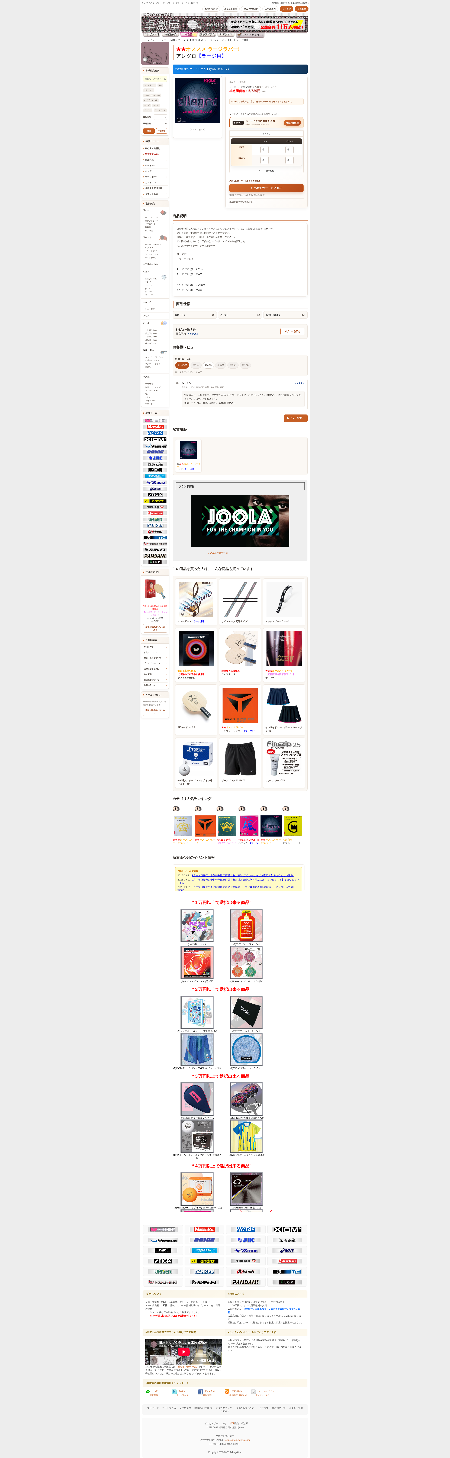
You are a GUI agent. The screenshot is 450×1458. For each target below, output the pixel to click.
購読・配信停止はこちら (155, 711)
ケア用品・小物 (150, 264)
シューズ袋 (150, 309)
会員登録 (301, 9)
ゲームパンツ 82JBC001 (233, 780)
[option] (184, 825)
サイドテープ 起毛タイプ (234, 621)
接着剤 (148, 227)
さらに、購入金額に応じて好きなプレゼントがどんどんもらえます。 (263, 101)
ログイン (286, 9)
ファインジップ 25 (275, 780)
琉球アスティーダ (152, 387)
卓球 (232, 1423)
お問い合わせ (211, 9)
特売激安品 (152, 154)
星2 (233, 365)
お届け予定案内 (251, 9)
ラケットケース (152, 254)
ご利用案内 (270, 9)
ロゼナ (156, 105)
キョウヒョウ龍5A (155, 612)
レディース (150, 165)
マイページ (153, 1408)
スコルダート (191, 621)
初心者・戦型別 (152, 148)
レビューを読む (292, 331)
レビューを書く (295, 418)
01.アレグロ (188, 466)
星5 (196, 365)
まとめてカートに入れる (266, 187)
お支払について (150, 652)
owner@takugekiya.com (237, 1440)
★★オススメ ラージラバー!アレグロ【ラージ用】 (218, 40)
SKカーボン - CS (186, 727)
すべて (182, 365)
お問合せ (225, 1411)
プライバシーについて (153, 663)
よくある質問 (230, 9)
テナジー (147, 110)
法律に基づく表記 (151, 669)
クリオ (148, 397)
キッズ (148, 171)
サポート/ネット (152, 360)
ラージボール (151, 177)
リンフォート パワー (238, 729)
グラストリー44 (291, 842)
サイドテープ (151, 258)
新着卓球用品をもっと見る (155, 628)
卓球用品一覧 (279, 1408)
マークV (280, 674)
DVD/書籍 (149, 384)
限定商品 (149, 159)
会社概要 (148, 674)
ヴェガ (147, 105)
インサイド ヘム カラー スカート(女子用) (284, 729)
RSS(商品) (238, 1393)
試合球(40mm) (151, 333)
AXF (147, 394)
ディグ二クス (160, 110)
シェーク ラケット (153, 244)
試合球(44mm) (151, 340)
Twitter (182, 1393)
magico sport (150, 401)
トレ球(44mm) (151, 337)
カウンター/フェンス (154, 357)
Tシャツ (148, 292)
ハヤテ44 (249, 842)
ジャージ (149, 295)
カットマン (150, 182)
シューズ (147, 302)
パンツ (148, 282)
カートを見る (169, 1408)
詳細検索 (161, 131)
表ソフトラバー (152, 221)
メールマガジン (265, 1393)
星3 (220, 365)
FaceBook (209, 1393)
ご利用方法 (148, 647)
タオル (148, 289)
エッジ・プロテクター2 (277, 621)
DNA (160, 85)
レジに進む (185, 1408)
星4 (208, 365)
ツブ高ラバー (151, 224)
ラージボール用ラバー (169, 40)
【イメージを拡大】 (197, 129)
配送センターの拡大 (188, 1366)
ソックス (149, 285)
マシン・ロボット (152, 364)
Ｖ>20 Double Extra (152, 95)
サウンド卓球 (151, 194)
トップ (148, 40)
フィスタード (230, 672)
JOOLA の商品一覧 (218, 552)
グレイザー (148, 90)
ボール (146, 323)
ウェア (146, 271)
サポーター (150, 404)
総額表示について (151, 680)
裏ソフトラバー (152, 217)
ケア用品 (149, 230)
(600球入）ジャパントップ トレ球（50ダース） (195, 782)
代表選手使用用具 (153, 188)
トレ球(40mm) (151, 330)
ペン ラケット (151, 248)
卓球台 (148, 367)
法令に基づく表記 (245, 1408)
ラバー (146, 210)
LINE (155, 1393)
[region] (266, 152)
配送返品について (203, 1408)
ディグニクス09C (191, 674)
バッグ (146, 316)
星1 (245, 365)
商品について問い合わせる (241, 202)
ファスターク (149, 85)
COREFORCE (151, 391)
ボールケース (151, 343)
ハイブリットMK (151, 100)
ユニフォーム (151, 279)
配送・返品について (152, 658)
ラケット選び (151, 251)
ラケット (147, 237)
